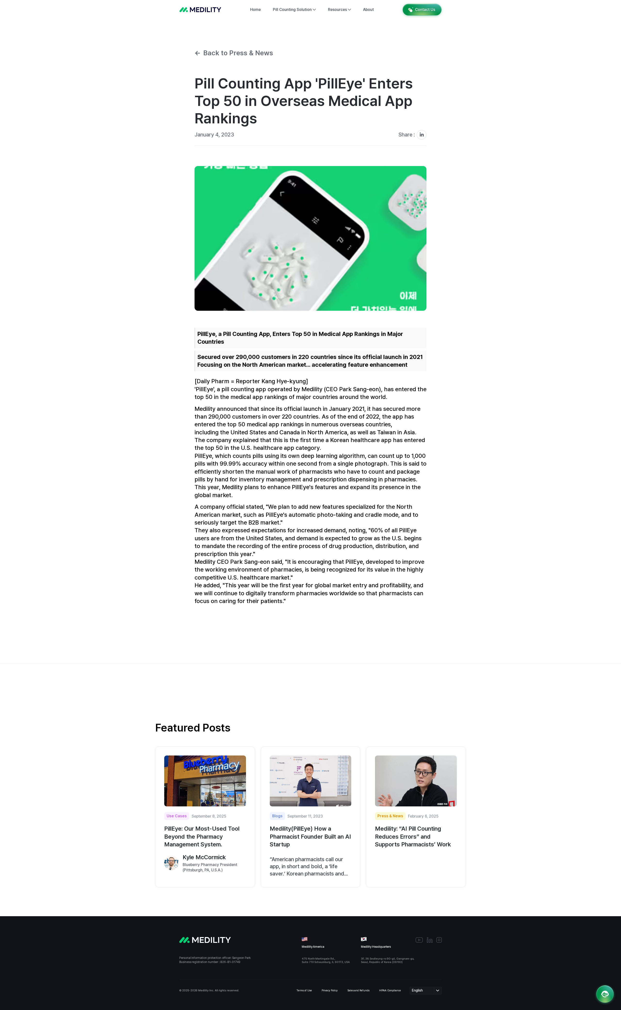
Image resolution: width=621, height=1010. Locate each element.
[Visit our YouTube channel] (419, 940)
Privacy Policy (330, 990)
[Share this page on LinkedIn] (421, 135)
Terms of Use (304, 990)
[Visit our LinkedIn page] (430, 940)
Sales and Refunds (358, 990)
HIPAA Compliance (390, 990)
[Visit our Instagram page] (439, 940)
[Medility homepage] (200, 9)
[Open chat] (605, 994)
